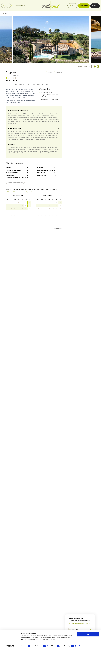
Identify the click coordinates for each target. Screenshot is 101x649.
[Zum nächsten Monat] (61, 196)
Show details (82, 646)
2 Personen (74, 629)
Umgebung (11, 144)
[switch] (45, 646)
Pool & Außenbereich (15, 128)
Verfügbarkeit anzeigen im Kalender (79, 623)
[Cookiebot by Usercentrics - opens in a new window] (10, 646)
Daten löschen (58, 228)
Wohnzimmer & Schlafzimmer (18, 111)
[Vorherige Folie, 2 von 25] (94, 66)
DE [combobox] (72, 6)
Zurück (7, 13)
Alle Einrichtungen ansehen (15, 182)
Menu (94, 6)
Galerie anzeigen (83, 66)
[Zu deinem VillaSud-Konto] (3, 5)
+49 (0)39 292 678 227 (19, 5)
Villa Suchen (84, 6)
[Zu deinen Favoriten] (8, 5)
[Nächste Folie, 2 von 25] (98, 66)
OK (88, 634)
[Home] (50, 5)
